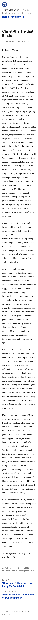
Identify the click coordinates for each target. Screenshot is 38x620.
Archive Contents (10, 571)
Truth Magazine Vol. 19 (26, 571)
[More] (23, 17)
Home (5, 16)
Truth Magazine (10, 9)
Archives (16, 16)
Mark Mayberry (10, 41)
